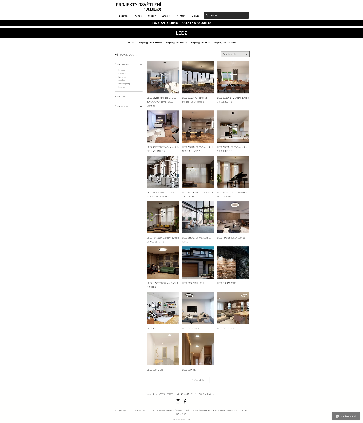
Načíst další (198, 379)
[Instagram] (178, 401)
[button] (123, 16)
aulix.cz (206, 23)
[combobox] (235, 54)
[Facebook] (185, 401)
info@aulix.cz (151, 394)
